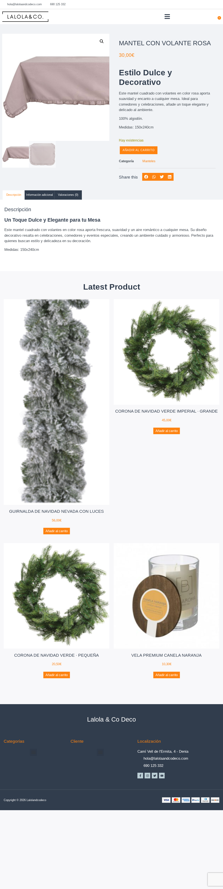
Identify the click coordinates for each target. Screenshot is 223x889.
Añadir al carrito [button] (57, 531)
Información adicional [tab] (39, 194)
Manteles (148, 161)
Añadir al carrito (139, 150)
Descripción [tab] (13, 194)
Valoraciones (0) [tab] (68, 194)
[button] (167, 16)
